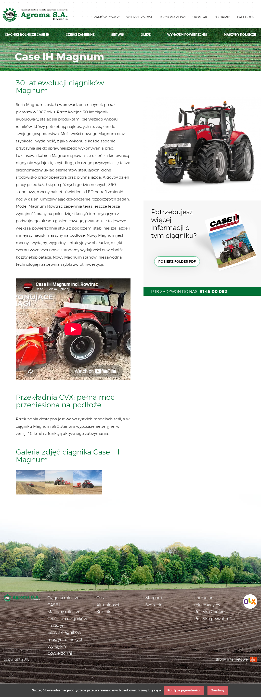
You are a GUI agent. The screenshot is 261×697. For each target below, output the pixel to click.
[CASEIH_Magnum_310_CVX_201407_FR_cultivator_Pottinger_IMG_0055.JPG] (59, 482)
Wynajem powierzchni (187, 34)
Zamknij (217, 690)
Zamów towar (106, 17)
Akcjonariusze (173, 17)
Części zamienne (80, 34)
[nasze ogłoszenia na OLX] (250, 601)
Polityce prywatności (183, 690)
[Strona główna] (22, 597)
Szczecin (153, 604)
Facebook (246, 17)
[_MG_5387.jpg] (30, 482)
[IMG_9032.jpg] (87, 482)
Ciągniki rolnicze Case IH (27, 34)
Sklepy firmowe (139, 17)
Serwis (117, 34)
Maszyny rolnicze (240, 34)
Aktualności (107, 604)
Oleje (146, 34)
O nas (101, 597)
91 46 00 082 (213, 291)
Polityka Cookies (210, 611)
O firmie (223, 17)
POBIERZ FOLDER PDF (177, 261)
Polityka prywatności (214, 618)
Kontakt (201, 17)
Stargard (153, 597)
